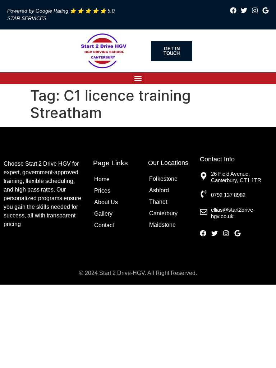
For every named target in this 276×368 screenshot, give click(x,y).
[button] (138, 78)
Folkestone (163, 179)
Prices (102, 191)
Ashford (159, 190)
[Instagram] (255, 10)
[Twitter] (244, 10)
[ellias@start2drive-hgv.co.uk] (203, 212)
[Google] (265, 10)
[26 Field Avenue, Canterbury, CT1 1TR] (203, 176)
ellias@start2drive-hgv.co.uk (233, 213)
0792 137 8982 (228, 195)
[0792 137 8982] (203, 194)
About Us (106, 202)
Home (102, 179)
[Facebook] (233, 10)
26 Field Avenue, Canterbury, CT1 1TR (236, 177)
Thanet (158, 202)
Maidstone (162, 225)
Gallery (103, 214)
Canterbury (163, 213)
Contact (104, 225)
